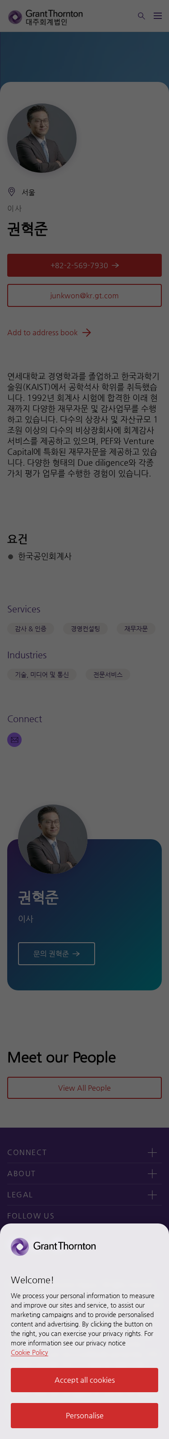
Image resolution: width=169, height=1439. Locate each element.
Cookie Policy (29, 1352)
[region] (84, 1331)
